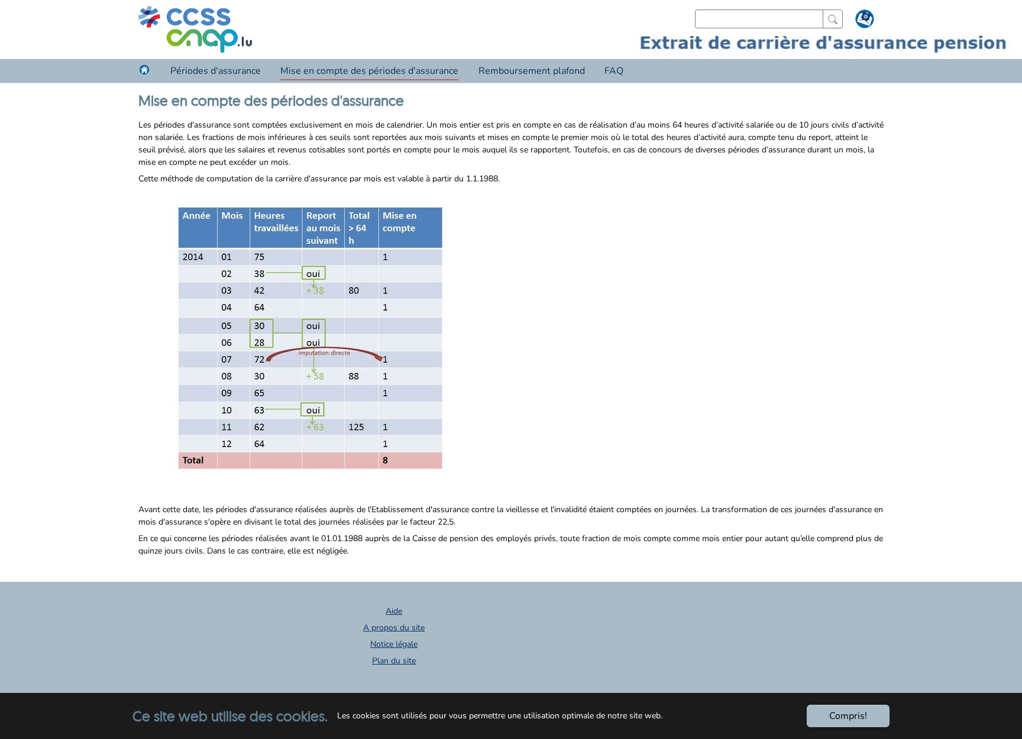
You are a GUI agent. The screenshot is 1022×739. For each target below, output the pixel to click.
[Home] (144, 69)
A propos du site (394, 627)
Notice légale (394, 644)
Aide (394, 611)
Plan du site (394, 660)
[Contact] (863, 21)
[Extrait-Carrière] (195, 29)
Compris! (848, 715)
